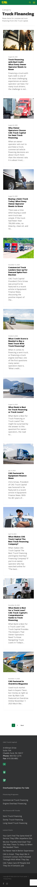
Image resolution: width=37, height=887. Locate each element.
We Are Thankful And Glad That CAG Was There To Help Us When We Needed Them (17, 844)
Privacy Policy (7, 879)
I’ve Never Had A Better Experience (18, 850)
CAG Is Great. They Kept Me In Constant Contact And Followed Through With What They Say (17, 857)
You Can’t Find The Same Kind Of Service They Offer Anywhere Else (17, 837)
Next (22, 725)
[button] (34, 2)
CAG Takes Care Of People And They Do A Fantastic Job (16, 864)
